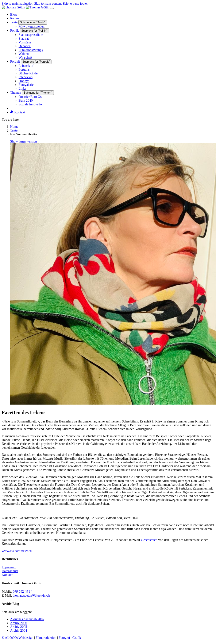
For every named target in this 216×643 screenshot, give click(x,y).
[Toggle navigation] (52, 8)
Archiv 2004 (18, 630)
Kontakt (7, 575)
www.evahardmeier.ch (17, 551)
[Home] (26, 7)
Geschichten (149, 540)
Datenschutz (10, 571)
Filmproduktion (46, 637)
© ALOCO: (10, 637)
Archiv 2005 (18, 626)
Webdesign (26, 637)
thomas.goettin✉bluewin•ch (31, 595)
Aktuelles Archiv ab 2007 (27, 619)
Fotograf (64, 637)
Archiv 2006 (18, 623)
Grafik (76, 637)
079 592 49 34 (22, 591)
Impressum (9, 567)
